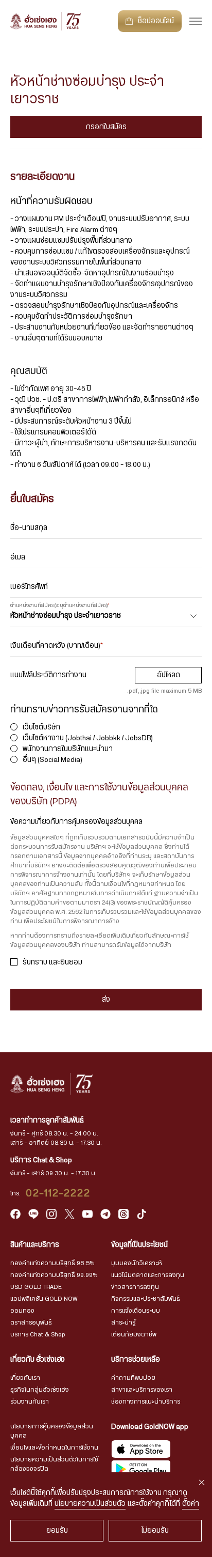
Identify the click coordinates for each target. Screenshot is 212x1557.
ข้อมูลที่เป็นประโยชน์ (139, 1245)
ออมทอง (22, 1310)
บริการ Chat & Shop (37, 1334)
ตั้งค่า (190, 1503)
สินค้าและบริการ (34, 1245)
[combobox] (106, 616)
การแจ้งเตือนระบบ (135, 1310)
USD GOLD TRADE (36, 1287)
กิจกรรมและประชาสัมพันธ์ (145, 1299)
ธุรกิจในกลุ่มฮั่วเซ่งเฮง (39, 1390)
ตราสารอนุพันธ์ (31, 1322)
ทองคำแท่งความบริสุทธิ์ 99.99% (53, 1275)
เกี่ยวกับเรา (25, 1378)
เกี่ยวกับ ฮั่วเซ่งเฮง (37, 1359)
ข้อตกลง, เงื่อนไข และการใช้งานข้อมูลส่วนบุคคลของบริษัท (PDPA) (99, 794)
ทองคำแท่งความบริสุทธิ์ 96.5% (52, 1263)
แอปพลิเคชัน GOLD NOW (43, 1299)
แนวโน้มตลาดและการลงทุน (147, 1275)
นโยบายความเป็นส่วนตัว (90, 1503)
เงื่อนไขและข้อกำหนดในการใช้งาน (54, 1447)
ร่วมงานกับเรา (29, 1401)
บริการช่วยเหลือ (135, 1359)
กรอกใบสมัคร (106, 127)
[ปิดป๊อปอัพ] (201, 1482)
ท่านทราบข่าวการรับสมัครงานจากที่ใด (84, 709)
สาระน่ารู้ (123, 1322)
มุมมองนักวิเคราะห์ (136, 1263)
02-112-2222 (58, 1193)
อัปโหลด (168, 675)
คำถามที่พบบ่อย (133, 1378)
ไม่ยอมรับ (155, 1530)
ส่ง (106, 999)
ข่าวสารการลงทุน (135, 1287)
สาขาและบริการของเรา (141, 1390)
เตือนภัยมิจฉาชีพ (133, 1334)
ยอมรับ (57, 1530)
